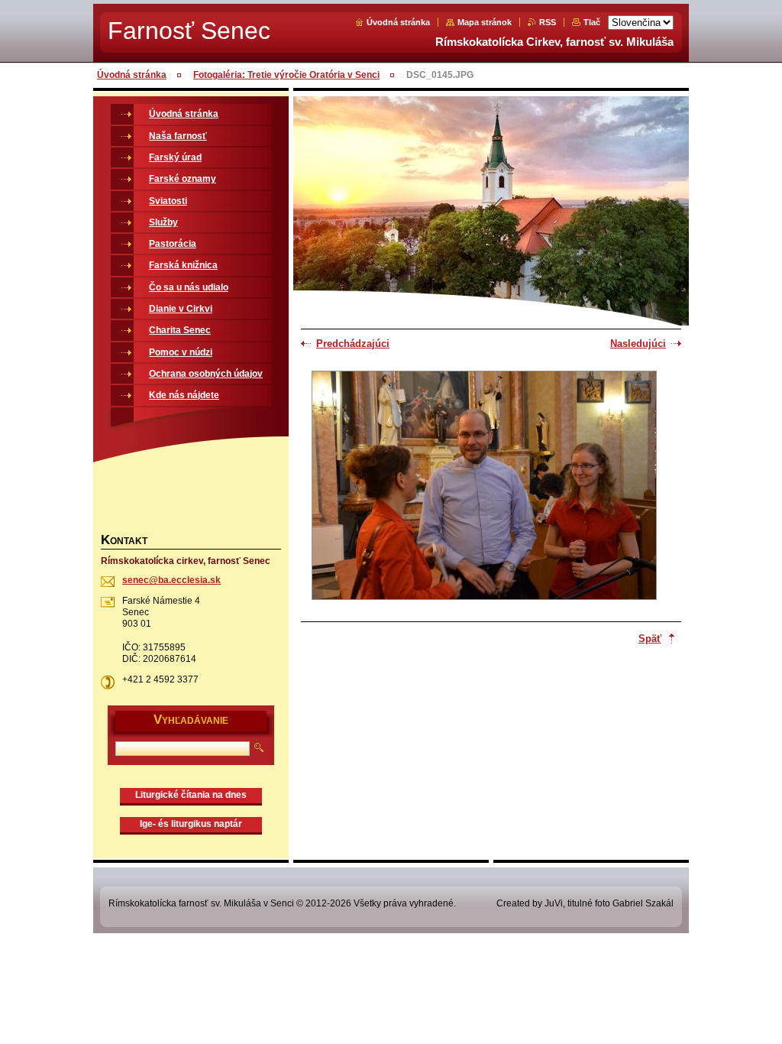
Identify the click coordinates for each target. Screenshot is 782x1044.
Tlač (591, 22)
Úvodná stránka (398, 22)
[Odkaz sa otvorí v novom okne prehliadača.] (484, 487)
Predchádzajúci (352, 343)
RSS (547, 22)
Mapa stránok (484, 22)
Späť (649, 638)
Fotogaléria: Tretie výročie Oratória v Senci (286, 74)
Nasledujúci (638, 343)
